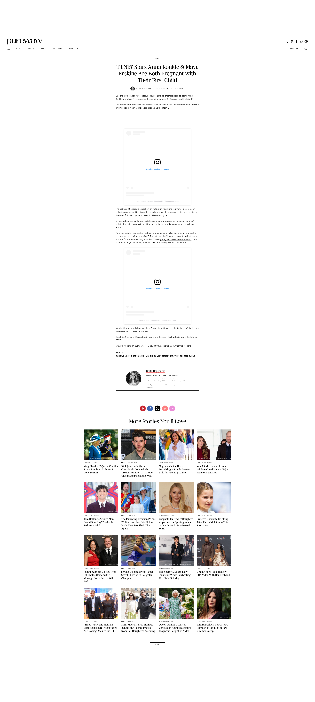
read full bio (149, 387)
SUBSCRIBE (293, 49)
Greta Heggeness (145, 88)
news (157, 58)
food (31, 49)
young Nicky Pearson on (175, 240)
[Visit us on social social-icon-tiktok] (287, 41)
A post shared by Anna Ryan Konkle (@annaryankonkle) (157, 201)
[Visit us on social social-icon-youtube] (306, 41)
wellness (58, 49)
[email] (5, 58)
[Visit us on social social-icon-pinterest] (292, 41)
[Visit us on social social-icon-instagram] (301, 41)
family (43, 49)
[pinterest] (5, 32)
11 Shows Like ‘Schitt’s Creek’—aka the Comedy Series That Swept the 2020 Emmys (155, 356)
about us (74, 49)
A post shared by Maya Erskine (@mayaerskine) (157, 320)
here (189, 346)
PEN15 (158, 96)
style (19, 49)
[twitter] (157, 408)
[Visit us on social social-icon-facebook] (296, 41)
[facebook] (150, 408)
